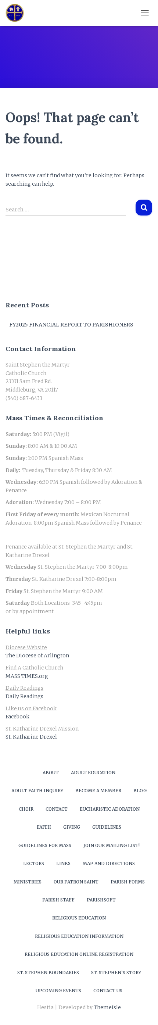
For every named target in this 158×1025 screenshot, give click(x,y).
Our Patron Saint (76, 882)
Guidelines (106, 827)
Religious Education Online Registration (79, 954)
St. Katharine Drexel (31, 736)
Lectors (33, 863)
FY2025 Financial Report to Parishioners (71, 324)
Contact (57, 809)
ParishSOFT (101, 900)
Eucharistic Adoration (110, 809)
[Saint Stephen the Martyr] (17, 13)
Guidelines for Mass (44, 845)
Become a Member (98, 790)
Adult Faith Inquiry (37, 790)
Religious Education (79, 918)
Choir (26, 809)
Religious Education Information (79, 936)
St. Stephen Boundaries (48, 972)
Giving (71, 827)
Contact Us (107, 990)
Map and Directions (109, 863)
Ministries (28, 882)
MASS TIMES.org (27, 676)
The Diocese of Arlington (37, 655)
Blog (140, 790)
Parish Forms (128, 882)
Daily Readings (24, 696)
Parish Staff (58, 900)
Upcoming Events (58, 990)
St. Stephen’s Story (116, 972)
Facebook (17, 716)
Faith (44, 827)
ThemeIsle (107, 1007)
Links (63, 863)
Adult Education (93, 772)
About (51, 772)
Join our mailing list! (111, 845)
